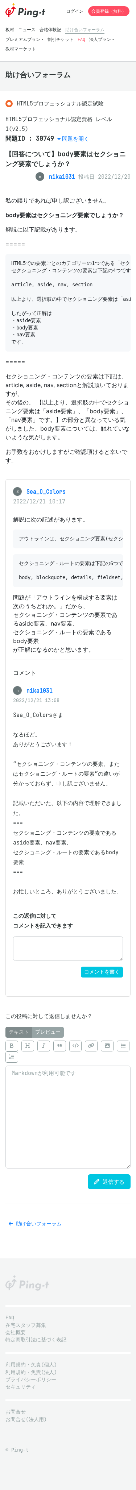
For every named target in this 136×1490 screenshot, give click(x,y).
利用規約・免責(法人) (31, 1372)
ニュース (27, 29)
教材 (9, 29)
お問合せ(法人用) (26, 1419)
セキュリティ (20, 1387)
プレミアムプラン (22, 39)
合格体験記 (50, 29)
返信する (111, 1181)
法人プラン (100, 39)
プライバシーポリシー (30, 1380)
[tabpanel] (68, 1103)
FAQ (81, 39)
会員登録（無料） (108, 11)
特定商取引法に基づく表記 (35, 1340)
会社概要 (15, 1332)
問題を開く (75, 138)
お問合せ (15, 1412)
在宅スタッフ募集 (25, 1325)
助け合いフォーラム (84, 29)
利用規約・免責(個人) (31, 1365)
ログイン (74, 11)
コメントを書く (102, 972)
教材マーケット (20, 48)
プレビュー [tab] (48, 1032)
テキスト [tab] (19, 1032)
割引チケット (61, 39)
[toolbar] (68, 1052)
